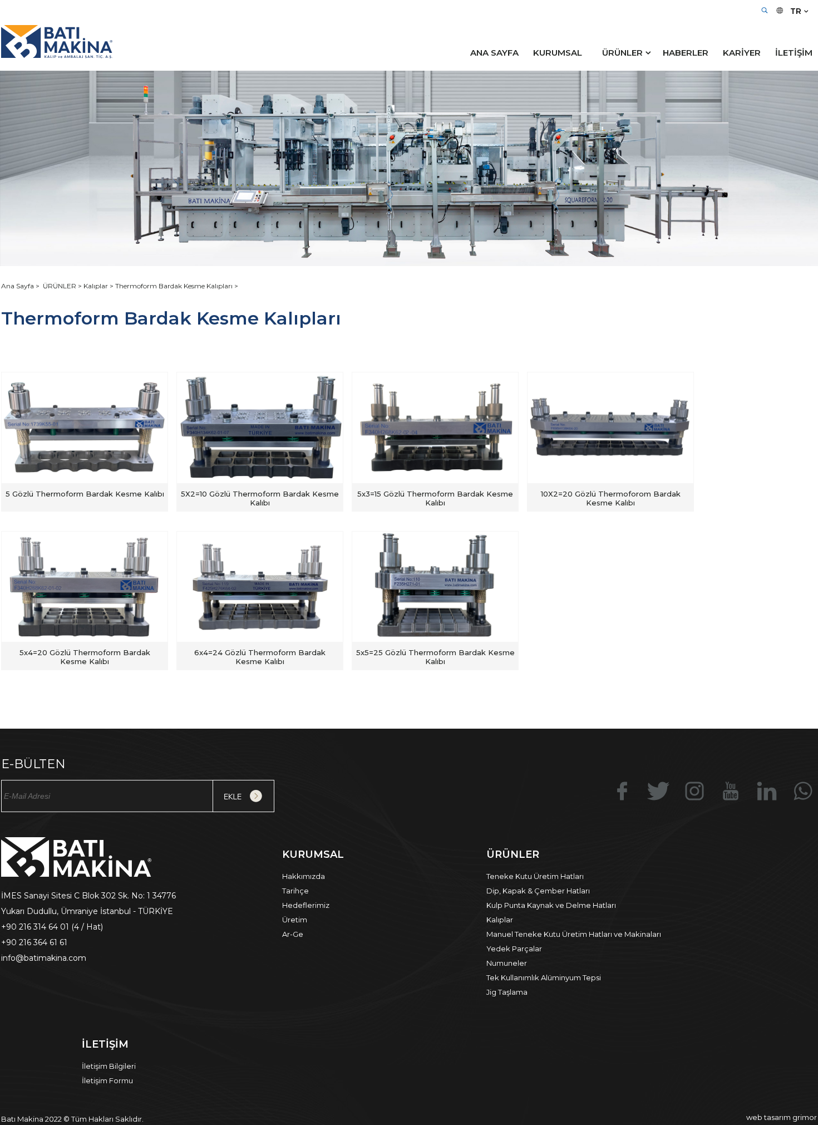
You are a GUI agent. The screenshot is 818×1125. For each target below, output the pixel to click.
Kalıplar (499, 919)
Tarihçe (295, 890)
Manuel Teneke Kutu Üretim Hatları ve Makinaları (573, 934)
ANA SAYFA (494, 52)
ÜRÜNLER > (63, 286)
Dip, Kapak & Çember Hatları (538, 890)
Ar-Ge (292, 934)
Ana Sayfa (18, 286)
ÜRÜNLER (622, 52)
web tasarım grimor (781, 1117)
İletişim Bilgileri (109, 1066)
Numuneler (506, 963)
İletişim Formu (107, 1080)
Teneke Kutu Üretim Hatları (535, 876)
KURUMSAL (557, 52)
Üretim (294, 919)
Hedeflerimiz (305, 905)
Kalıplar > (99, 286)
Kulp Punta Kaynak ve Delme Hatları (551, 905)
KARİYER (742, 52)
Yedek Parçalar (514, 948)
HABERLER (685, 52)
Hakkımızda (303, 876)
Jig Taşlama (507, 992)
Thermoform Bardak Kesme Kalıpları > (176, 286)
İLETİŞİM (793, 52)
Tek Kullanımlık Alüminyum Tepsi (543, 977)
